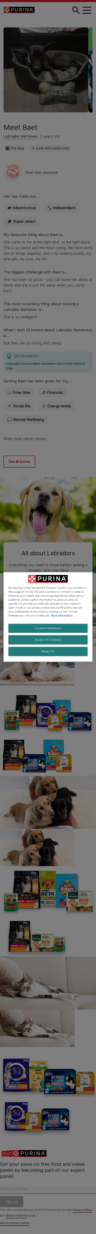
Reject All (48, 651)
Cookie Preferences (47, 628)
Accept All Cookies (48, 639)
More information (62, 615)
